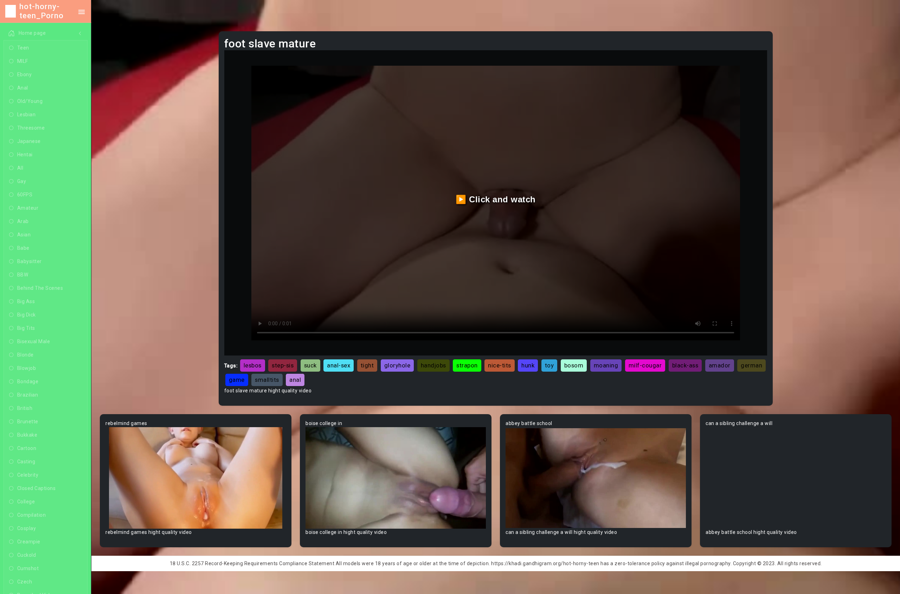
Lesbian (26, 114)
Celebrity (28, 475)
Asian (24, 234)
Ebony (24, 74)
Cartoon (27, 448)
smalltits (267, 379)
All (20, 168)
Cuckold (26, 555)
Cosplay (26, 528)
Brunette (27, 421)
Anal (22, 88)
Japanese (29, 141)
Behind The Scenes (40, 288)
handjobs (433, 365)
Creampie (28, 541)
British (25, 408)
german (751, 365)
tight (367, 365)
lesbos (253, 365)
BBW (22, 275)
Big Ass (26, 301)
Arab (23, 221)
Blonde (25, 355)
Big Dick (26, 315)
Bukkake (27, 435)
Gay (21, 181)
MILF (22, 61)
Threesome (31, 128)
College (26, 501)
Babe (23, 248)
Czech (24, 582)
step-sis (283, 365)
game (237, 379)
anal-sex (338, 365)
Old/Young (30, 101)
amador (720, 365)
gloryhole (397, 365)
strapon (467, 365)
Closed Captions (36, 488)
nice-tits (499, 365)
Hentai (25, 154)
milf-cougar (645, 365)
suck (310, 365)
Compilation (31, 515)
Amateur (28, 208)
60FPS (25, 194)
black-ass (685, 365)
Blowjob (26, 368)
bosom (574, 365)
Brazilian (27, 395)
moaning (606, 365)
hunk (527, 365)
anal (295, 379)
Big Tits (26, 328)
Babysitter (29, 261)
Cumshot (28, 568)
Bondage (28, 381)
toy (549, 365)
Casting (26, 461)
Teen (23, 48)
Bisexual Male (33, 341)
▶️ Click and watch (496, 199)
